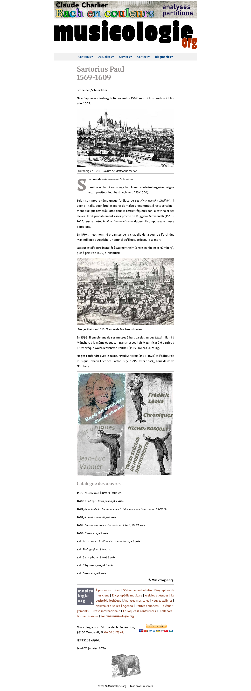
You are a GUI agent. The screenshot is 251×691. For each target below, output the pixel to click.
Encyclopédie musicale (127, 595)
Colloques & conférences (139, 611)
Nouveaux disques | (109, 606)
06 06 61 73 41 (113, 632)
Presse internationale (106, 611)
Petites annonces (147, 606)
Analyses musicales (136, 600)
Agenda (128, 606)
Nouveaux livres (162, 600)
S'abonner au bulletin (137, 590)
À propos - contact (108, 590)
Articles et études (157, 595)
